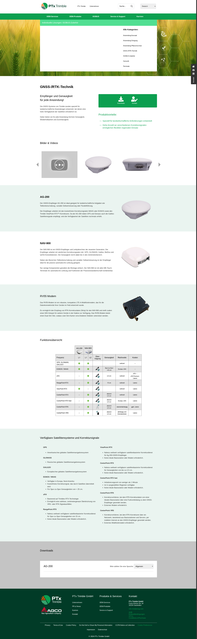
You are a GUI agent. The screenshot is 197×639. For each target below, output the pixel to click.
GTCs (131, 616)
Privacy (47, 625)
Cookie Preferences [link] (145, 625)
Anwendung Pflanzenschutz (132, 46)
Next (160, 165)
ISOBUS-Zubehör (129, 56)
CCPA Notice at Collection (125, 625)
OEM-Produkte (75, 16)
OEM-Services (52, 16)
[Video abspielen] (59, 164)
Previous (37, 165)
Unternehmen (94, 6)
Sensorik (126, 61)
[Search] (131, 6)
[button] (59, 164)
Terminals (126, 66)
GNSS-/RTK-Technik (130, 51)
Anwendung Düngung (130, 40)
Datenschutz (102, 629)
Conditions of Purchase (137, 618)
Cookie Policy (71, 625)
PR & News (76, 606)
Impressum (91, 629)
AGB (130, 612)
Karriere (140, 16)
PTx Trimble (81, 6)
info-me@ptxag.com (136, 609)
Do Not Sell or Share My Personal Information (95, 625)
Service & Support (117, 16)
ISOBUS (96, 16)
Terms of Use (58, 625)
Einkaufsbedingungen (137, 614)
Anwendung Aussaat (130, 35)
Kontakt (75, 614)
